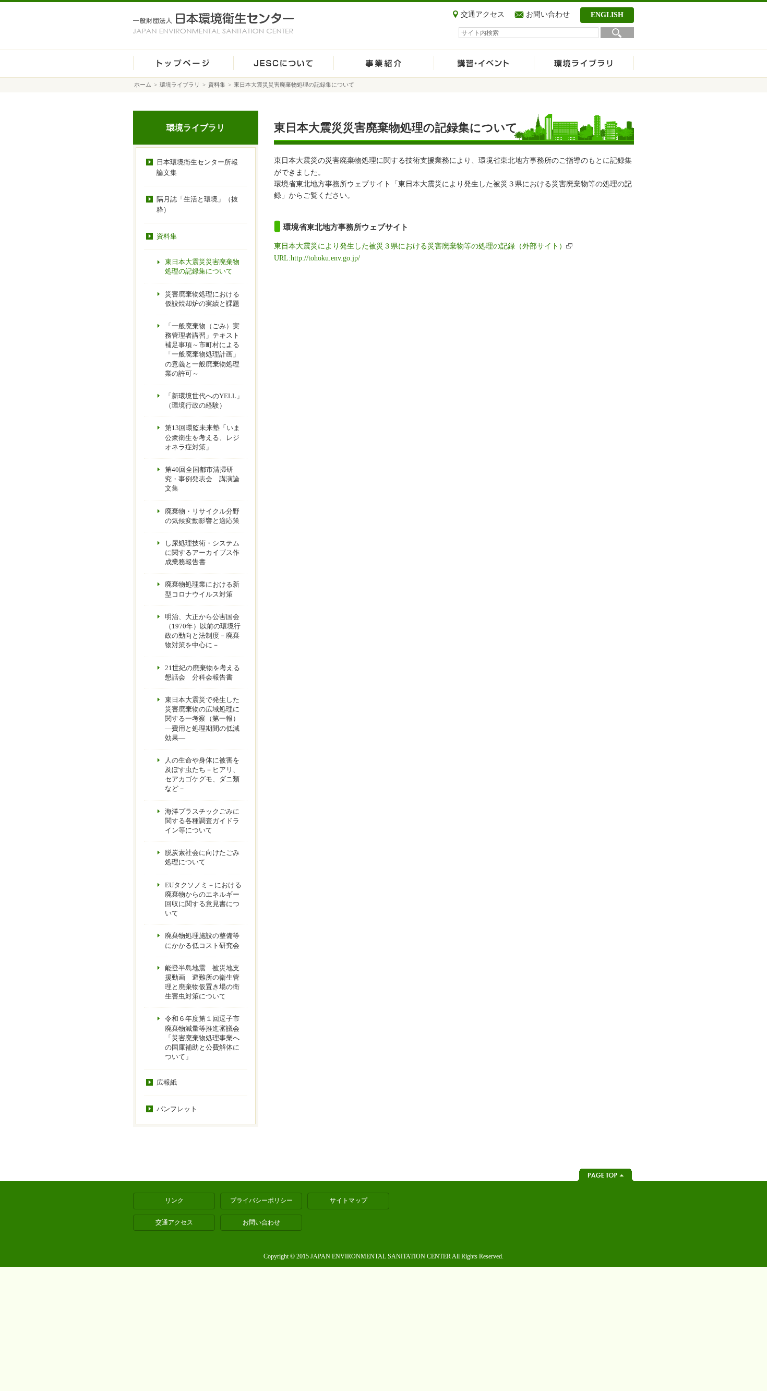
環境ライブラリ (584, 63)
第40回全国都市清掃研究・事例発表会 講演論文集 (202, 479)
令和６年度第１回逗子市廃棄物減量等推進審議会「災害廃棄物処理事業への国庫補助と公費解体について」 (202, 1038)
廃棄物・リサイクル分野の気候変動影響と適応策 (202, 516)
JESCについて (283, 63)
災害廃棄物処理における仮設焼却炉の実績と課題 (202, 298)
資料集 (216, 84)
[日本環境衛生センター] (213, 23)
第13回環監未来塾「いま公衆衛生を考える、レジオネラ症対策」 (202, 437)
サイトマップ (348, 1200)
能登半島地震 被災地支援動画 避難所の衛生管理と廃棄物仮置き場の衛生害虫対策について (202, 982)
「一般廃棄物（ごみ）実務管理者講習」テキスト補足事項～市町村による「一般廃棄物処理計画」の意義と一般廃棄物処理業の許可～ (202, 349)
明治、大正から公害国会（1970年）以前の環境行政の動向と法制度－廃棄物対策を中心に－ (203, 631)
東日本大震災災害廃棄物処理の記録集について (202, 266)
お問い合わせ (548, 14)
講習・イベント (484, 63)
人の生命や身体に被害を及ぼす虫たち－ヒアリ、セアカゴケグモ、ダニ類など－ (202, 774)
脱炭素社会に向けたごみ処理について (202, 857)
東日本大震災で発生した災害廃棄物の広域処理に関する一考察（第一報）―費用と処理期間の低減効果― (202, 719)
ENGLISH (607, 15)
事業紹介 (383, 63)
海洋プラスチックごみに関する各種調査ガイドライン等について (202, 820)
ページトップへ (605, 1175)
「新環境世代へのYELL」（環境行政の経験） (204, 400)
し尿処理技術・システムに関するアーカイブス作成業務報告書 (202, 552)
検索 (617, 32)
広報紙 (167, 1082)
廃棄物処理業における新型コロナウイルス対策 (202, 589)
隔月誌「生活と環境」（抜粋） (197, 204)
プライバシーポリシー (261, 1200)
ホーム (183, 63)
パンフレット (177, 1109)
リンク (174, 1200)
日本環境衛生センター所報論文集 (197, 167)
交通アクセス (483, 14)
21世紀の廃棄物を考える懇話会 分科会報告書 (202, 672)
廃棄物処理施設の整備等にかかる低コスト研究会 (202, 940)
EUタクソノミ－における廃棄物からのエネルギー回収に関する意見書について (203, 899)
